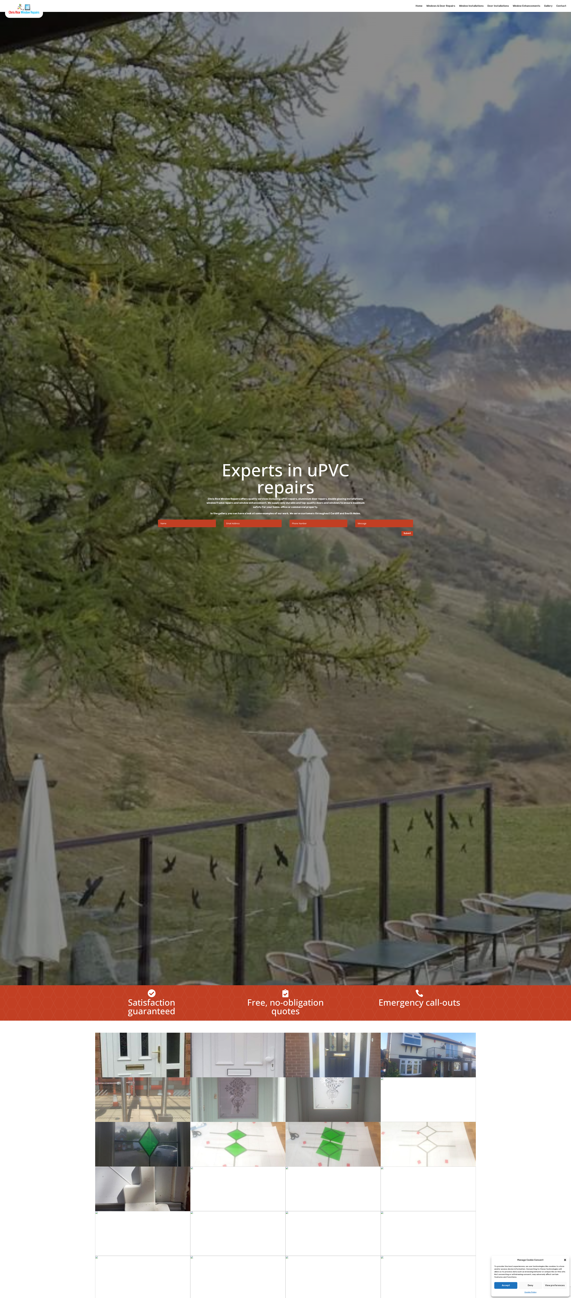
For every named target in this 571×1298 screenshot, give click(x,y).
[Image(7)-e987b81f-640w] (428, 1210)
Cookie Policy (530, 1292)
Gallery (548, 6)
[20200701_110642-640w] (238, 1121)
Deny (530, 1285)
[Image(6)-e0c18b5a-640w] (333, 1210)
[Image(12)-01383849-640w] (428, 1255)
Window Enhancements (526, 6)
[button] (565, 1259)
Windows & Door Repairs (440, 6)
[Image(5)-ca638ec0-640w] (142, 1210)
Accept (506, 1285)
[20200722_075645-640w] (142, 1165)
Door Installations (498, 6)
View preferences (555, 1285)
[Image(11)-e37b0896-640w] (238, 1255)
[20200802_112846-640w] (238, 1165)
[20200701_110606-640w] (333, 1121)
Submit (407, 533)
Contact (561, 6)
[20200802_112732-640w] (333, 1165)
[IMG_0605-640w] (428, 1076)
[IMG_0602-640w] (142, 1121)
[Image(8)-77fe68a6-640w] (333, 1255)
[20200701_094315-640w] (428, 1121)
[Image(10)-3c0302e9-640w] (142, 1255)
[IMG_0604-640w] (333, 1076)
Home (419, 6)
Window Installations (471, 6)
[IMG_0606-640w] (142, 1076)
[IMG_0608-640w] (238, 1076)
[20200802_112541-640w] (428, 1165)
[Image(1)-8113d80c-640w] (238, 1210)
